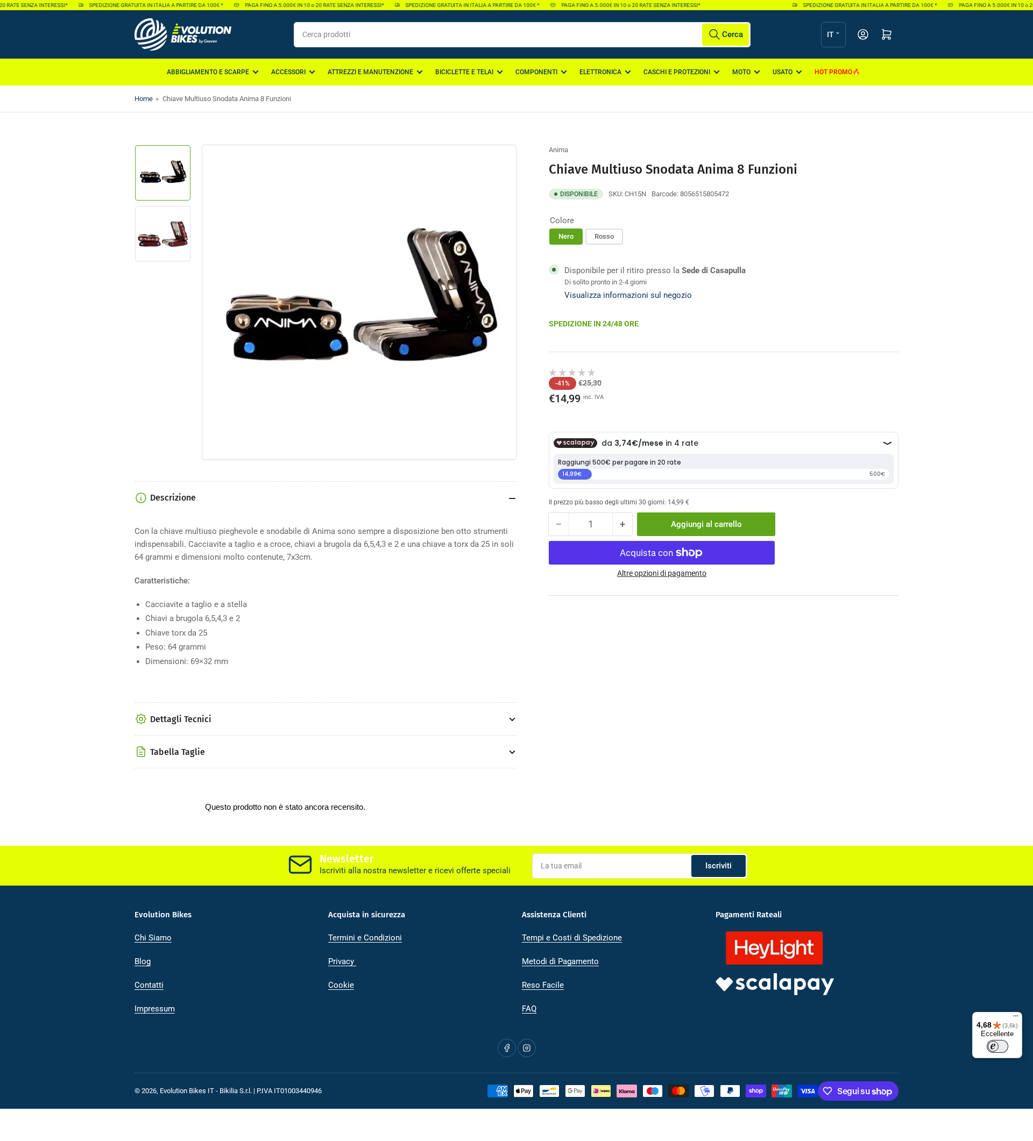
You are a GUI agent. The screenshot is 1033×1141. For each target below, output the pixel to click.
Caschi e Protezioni (676, 72)
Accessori (288, 72)
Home (144, 99)
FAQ (529, 1009)
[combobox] (522, 34)
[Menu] (1015, 1018)
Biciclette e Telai (464, 72)
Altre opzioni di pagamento (661, 573)
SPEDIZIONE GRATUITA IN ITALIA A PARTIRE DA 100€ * (146, 5)
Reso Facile (543, 985)
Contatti (149, 985)
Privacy (342, 961)
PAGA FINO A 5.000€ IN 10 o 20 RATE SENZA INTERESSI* (304, 5)
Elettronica (600, 72)
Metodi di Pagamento (560, 961)
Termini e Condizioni (365, 938)
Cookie (341, 985)
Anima (558, 150)
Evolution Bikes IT (187, 1091)
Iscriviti (718, 866)
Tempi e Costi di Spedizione (572, 938)
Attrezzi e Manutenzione (370, 72)
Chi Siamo (153, 938)
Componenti (536, 72)
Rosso (604, 236)
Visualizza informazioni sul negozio (628, 295)
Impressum (155, 1009)
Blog (143, 961)
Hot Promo (833, 72)
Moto (741, 72)
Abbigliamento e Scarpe (208, 72)
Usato (783, 72)
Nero (566, 236)
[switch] (997, 1046)
